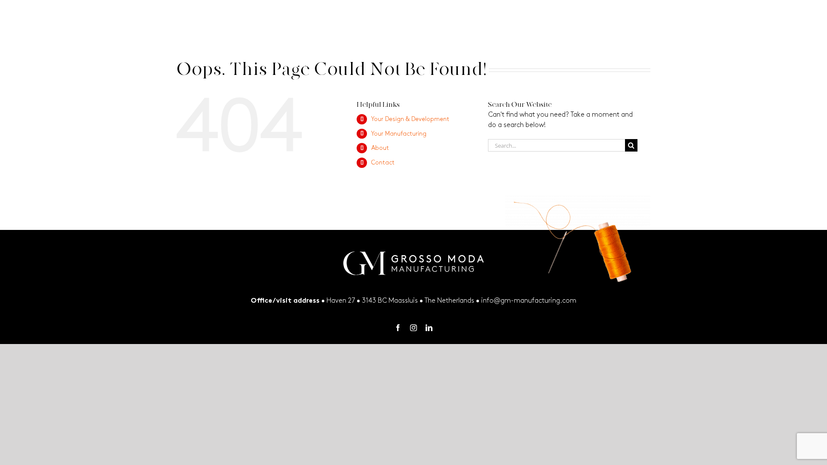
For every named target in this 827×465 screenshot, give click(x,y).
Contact (383, 162)
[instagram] (413, 327)
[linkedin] (429, 327)
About (380, 148)
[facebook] (398, 327)
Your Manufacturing (398, 133)
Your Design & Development (410, 119)
